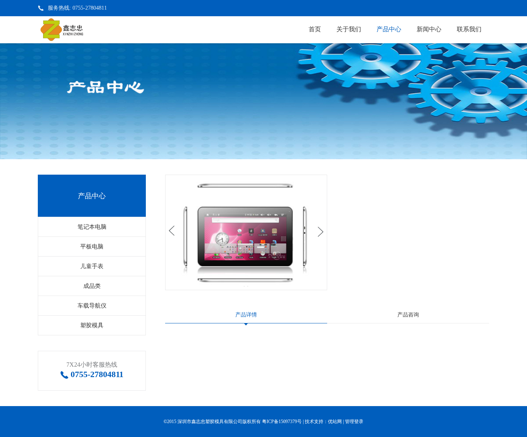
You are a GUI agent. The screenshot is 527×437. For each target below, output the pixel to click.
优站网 (335, 421)
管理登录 (354, 421)
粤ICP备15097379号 (282, 421)
